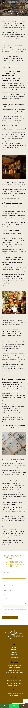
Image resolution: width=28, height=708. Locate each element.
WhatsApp (14, 706)
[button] (25, 3)
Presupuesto (23, 706)
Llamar (4, 706)
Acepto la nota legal (8, 613)
